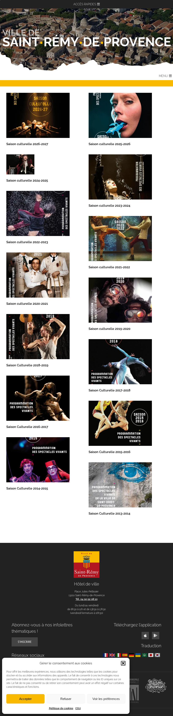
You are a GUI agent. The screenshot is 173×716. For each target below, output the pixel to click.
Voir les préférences (106, 699)
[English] (112, 655)
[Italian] (119, 655)
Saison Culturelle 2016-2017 (27, 427)
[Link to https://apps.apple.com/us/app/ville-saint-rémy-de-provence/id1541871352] (145, 635)
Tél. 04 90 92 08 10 (86, 599)
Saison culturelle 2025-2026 (109, 144)
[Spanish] (125, 655)
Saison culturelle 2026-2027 (27, 144)
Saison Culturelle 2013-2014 (109, 513)
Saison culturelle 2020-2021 (27, 304)
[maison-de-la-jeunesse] (155, 680)
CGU (78, 708)
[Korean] (158, 655)
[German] (132, 655)
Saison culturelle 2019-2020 (109, 329)
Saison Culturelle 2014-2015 (27, 488)
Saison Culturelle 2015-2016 (109, 452)
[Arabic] (145, 655)
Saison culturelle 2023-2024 (109, 206)
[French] (106, 655)
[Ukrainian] (138, 655)
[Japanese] (151, 655)
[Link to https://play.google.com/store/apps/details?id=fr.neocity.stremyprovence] (155, 635)
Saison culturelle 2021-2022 (109, 267)
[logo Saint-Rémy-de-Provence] (87, 553)
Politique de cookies (61, 708)
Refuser (65, 699)
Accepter (25, 699)
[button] (123, 663)
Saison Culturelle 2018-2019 (27, 365)
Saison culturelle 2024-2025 (27, 180)
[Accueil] (86, 38)
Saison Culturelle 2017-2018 (109, 390)
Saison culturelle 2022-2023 (27, 242)
